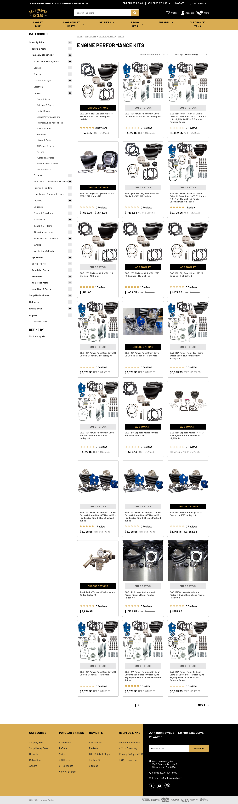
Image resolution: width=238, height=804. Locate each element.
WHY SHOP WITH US (158, 3)
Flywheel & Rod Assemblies (49, 122)
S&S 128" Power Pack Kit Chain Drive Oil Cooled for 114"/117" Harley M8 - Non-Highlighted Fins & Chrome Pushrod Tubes (188, 197)
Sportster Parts (40, 270)
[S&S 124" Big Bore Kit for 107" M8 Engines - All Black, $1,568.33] (143, 401)
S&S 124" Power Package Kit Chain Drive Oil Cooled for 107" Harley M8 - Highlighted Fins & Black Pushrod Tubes (98, 516)
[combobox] (102, 12)
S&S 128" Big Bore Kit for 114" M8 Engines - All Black (96, 274)
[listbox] (196, 54)
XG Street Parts (40, 282)
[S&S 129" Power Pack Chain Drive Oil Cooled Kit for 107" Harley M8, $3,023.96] (143, 321)
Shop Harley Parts (71, 24)
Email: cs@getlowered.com (167, 777)
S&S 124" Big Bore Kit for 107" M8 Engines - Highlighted (186, 274)
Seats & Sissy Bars (43, 213)
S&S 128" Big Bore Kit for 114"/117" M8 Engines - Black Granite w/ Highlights (187, 435)
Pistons (40, 151)
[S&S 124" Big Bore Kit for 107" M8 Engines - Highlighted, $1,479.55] (188, 241)
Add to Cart (143, 267)
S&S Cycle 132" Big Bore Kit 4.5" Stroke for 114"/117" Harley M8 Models (96, 116)
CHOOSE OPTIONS (98, 107)
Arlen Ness (65, 742)
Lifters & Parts (43, 140)
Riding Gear (135, 24)
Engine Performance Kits (48, 116)
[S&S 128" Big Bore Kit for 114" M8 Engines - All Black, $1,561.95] (98, 241)
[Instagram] (167, 785)
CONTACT (180, 3)
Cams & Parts (43, 99)
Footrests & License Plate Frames (51, 181)
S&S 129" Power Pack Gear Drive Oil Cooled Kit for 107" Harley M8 (98, 673)
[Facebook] (151, 785)
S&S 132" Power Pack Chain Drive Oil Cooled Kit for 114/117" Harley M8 (143, 115)
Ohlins (62, 754)
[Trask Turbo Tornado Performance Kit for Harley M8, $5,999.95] (98, 560)
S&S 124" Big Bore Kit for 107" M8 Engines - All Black (141, 434)
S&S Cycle (64, 759)
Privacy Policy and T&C (131, 754)
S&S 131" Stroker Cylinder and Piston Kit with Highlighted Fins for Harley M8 (187, 595)
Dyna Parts (37, 257)
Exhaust (38, 175)
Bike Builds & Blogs (99, 754)
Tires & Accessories (43, 232)
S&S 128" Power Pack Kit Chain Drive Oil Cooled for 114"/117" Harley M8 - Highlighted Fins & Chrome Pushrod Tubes (188, 117)
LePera (63, 748)
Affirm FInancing (128, 748)
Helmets (105, 22)
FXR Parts (37, 276)
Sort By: (179, 54)
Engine (37, 93)
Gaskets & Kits (43, 128)
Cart (206, 12)
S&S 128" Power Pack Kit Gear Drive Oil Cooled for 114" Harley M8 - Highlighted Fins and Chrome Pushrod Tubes (188, 675)
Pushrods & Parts (45, 157)
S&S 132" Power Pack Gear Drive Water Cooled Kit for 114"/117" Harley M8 (186, 355)
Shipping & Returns (129, 742)
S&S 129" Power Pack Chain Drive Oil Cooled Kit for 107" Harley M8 (142, 354)
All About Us (95, 742)
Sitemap (93, 765)
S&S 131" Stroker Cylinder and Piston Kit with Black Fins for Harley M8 (140, 595)
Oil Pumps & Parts (45, 146)
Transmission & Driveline (46, 238)
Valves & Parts (43, 169)
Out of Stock (143, 107)
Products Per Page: (150, 54)
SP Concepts (66, 765)
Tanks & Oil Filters (43, 225)
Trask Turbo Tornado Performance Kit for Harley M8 (97, 593)
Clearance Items (197, 24)
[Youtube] (159, 785)
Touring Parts (39, 48)
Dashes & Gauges (42, 80)
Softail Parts (39, 263)
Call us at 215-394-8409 (164, 772)
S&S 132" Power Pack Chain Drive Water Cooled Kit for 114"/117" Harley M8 (97, 435)
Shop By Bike (38, 24)
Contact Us (95, 759)
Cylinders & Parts (45, 105)
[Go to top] (232, 795)
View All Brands (67, 771)
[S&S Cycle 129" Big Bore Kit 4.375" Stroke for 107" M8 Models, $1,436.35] (143, 162)
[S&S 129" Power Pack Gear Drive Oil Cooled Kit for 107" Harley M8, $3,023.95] (98, 640)
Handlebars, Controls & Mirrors (49, 194)
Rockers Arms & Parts (47, 163)
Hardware (41, 134)
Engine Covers (43, 111)
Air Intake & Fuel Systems (46, 61)
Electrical (38, 86)
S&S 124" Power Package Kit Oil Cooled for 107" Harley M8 (186, 513)
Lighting (38, 200)
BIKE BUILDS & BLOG (133, 3)
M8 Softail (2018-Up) (43, 55)
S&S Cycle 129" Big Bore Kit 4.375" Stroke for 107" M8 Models (142, 194)
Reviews (93, 748)
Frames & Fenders (43, 187)
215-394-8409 (199, 3)
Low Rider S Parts (41, 289)
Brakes (37, 67)
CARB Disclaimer (128, 759)
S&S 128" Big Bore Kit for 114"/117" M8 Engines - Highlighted (142, 274)
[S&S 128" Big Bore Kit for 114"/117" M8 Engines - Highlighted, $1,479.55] (143, 241)
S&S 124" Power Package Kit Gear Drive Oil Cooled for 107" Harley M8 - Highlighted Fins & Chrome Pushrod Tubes (143, 675)
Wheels (37, 244)
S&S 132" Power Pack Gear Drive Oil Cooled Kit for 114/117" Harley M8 (98, 354)
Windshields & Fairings (45, 251)
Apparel (164, 22)
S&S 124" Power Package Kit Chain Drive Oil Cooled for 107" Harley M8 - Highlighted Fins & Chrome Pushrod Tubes (143, 516)
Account (190, 12)
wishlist (174, 12)
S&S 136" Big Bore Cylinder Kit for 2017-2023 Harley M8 (97, 194)
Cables (37, 74)
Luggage (38, 206)
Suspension (39, 219)
